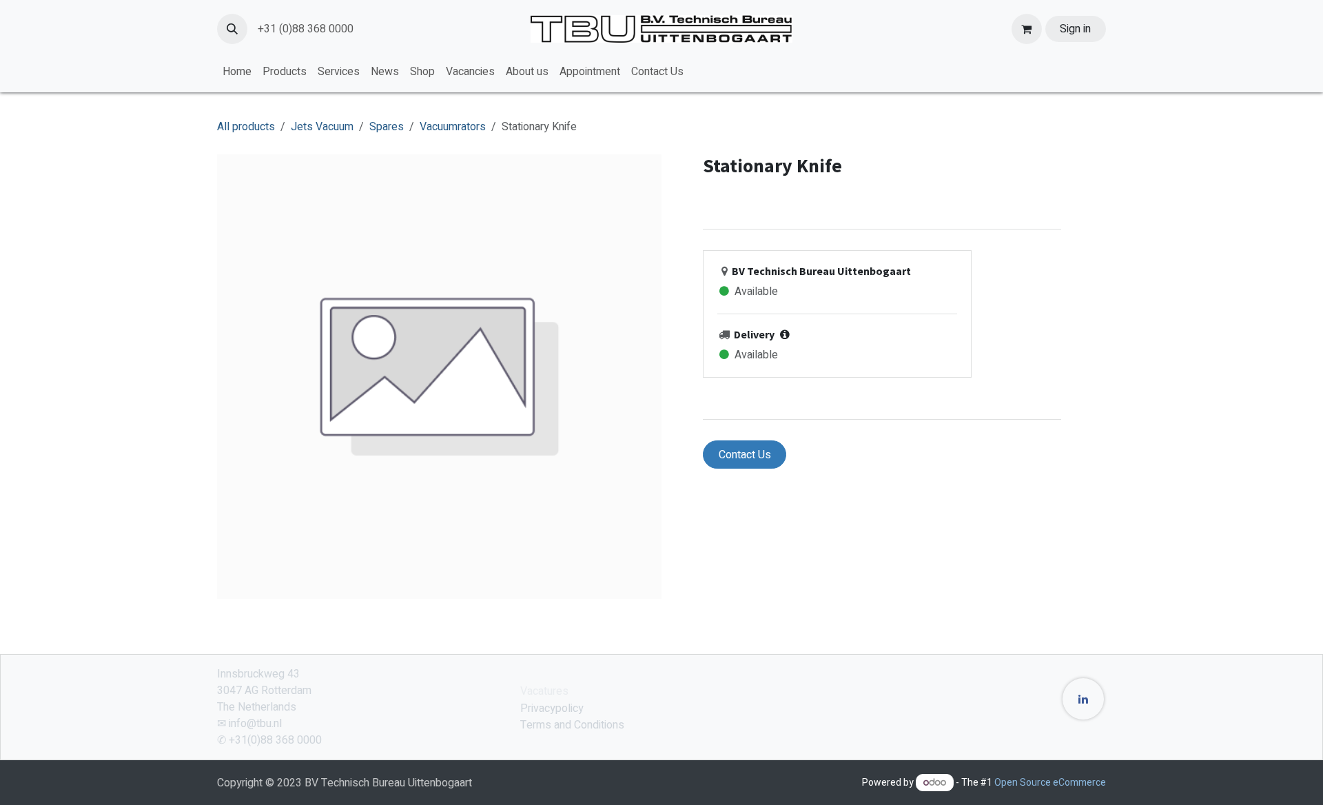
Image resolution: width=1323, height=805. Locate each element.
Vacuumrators (453, 127)
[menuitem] (237, 71)
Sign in (1075, 29)
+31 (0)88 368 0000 (305, 29)
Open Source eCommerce (1050, 782)
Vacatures (544, 691)
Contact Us (745, 455)
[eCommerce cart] (1027, 29)
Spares (386, 127)
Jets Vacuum (322, 127)
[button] (232, 29)
